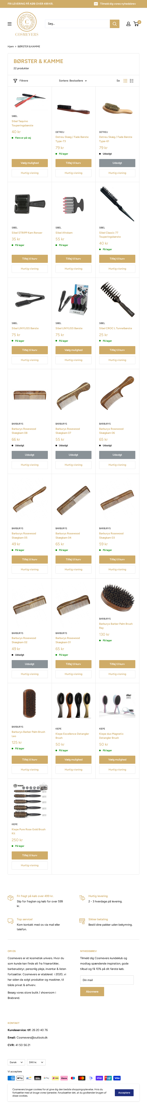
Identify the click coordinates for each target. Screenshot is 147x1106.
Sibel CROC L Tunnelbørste (115, 328)
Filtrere (24, 80)
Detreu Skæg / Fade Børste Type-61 (115, 139)
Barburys (17, 423)
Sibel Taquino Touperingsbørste (22, 123)
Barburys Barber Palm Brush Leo (28, 734)
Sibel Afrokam (64, 232)
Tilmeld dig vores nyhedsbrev (118, 3)
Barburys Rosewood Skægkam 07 (68, 431)
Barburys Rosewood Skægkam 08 (24, 431)
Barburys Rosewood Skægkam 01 (68, 640)
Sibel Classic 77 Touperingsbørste (110, 235)
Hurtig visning (29, 173)
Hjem (11, 46)
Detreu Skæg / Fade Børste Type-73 (72, 139)
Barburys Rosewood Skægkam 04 (68, 535)
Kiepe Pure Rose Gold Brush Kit (29, 831)
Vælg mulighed (30, 163)
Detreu (60, 132)
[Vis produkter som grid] (125, 80)
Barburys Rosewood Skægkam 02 (24, 640)
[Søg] (114, 24)
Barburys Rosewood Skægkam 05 (24, 535)
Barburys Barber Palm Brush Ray (116, 626)
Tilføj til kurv (73, 163)
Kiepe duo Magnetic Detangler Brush (111, 736)
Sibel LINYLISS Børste (25, 328)
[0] (136, 24)
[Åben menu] (9, 23)
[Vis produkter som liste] (131, 80)
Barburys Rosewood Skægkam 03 (111, 535)
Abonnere (92, 991)
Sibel (14, 116)
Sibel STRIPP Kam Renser (27, 232)
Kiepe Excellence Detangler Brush (72, 736)
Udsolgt (117, 163)
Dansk (13, 1062)
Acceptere (124, 1092)
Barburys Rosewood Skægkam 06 (111, 431)
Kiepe (58, 728)
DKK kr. (33, 1062)
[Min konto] (128, 24)
